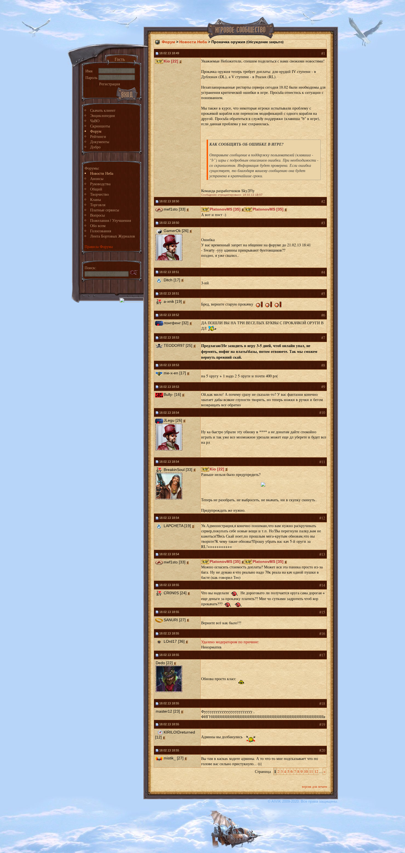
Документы (99, 141)
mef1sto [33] (174, 209)
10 (306, 771)
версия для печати (314, 786)
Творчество (99, 194)
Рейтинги (98, 136)
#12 (322, 517)
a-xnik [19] (173, 301)
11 (311, 771)
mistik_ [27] (173, 758)
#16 (322, 633)
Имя (88, 70)
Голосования (100, 230)
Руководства (100, 183)
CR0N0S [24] (175, 593)
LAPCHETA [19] (177, 526)
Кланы (95, 199)
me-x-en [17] (175, 373)
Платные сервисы (104, 209)
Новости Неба (101, 173)
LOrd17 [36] (174, 641)
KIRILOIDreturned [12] (175, 734)
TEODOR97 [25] (178, 345)
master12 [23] (168, 711)
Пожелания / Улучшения (110, 220)
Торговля (97, 204)
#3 (323, 222)
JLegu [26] (173, 420)
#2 (323, 201)
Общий (96, 189)
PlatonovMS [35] (225, 209)
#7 (323, 337)
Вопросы (97, 215)
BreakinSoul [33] (178, 469)
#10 (322, 412)
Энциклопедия (102, 115)
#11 (322, 461)
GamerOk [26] (176, 230)
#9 (323, 386)
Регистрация (109, 83)
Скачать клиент (102, 110)
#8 (323, 365)
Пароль (91, 77)
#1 (323, 53)
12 (316, 771)
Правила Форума (99, 246)
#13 (322, 554)
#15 (322, 612)
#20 (322, 750)
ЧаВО (94, 120)
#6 (323, 315)
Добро (95, 146)
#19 (322, 724)
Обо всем (98, 225)
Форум (95, 131)
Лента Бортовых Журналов (112, 236)
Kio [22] (171, 61)
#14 (322, 585)
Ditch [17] (172, 280)
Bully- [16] (172, 394)
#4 (323, 272)
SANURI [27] (175, 620)
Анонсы (96, 178)
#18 (322, 703)
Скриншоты (100, 126)
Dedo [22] (164, 663)
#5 (323, 293)
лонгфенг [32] (176, 323)
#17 (322, 655)
